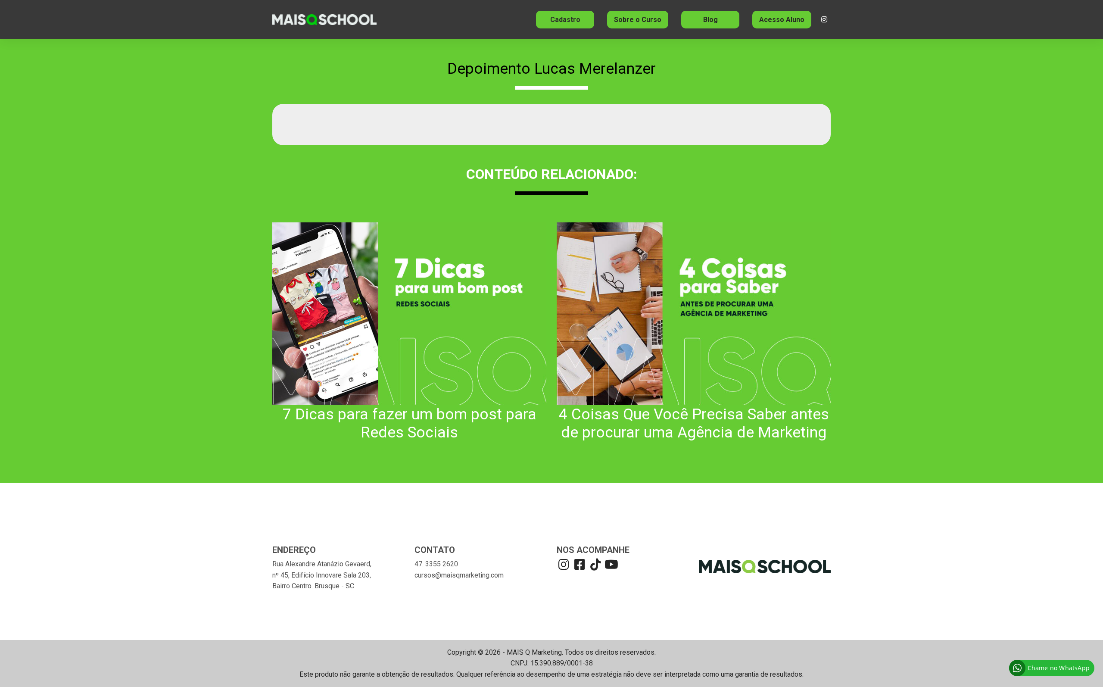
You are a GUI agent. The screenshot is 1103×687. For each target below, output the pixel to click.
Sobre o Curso (637, 20)
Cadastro (565, 20)
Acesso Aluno (781, 20)
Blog (710, 20)
